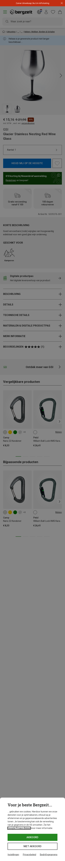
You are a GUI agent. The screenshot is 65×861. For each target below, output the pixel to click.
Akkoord (32, 837)
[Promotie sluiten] (62, 3)
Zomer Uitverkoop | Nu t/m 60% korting (32, 3)
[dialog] (32, 829)
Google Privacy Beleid (19, 828)
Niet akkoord (33, 846)
